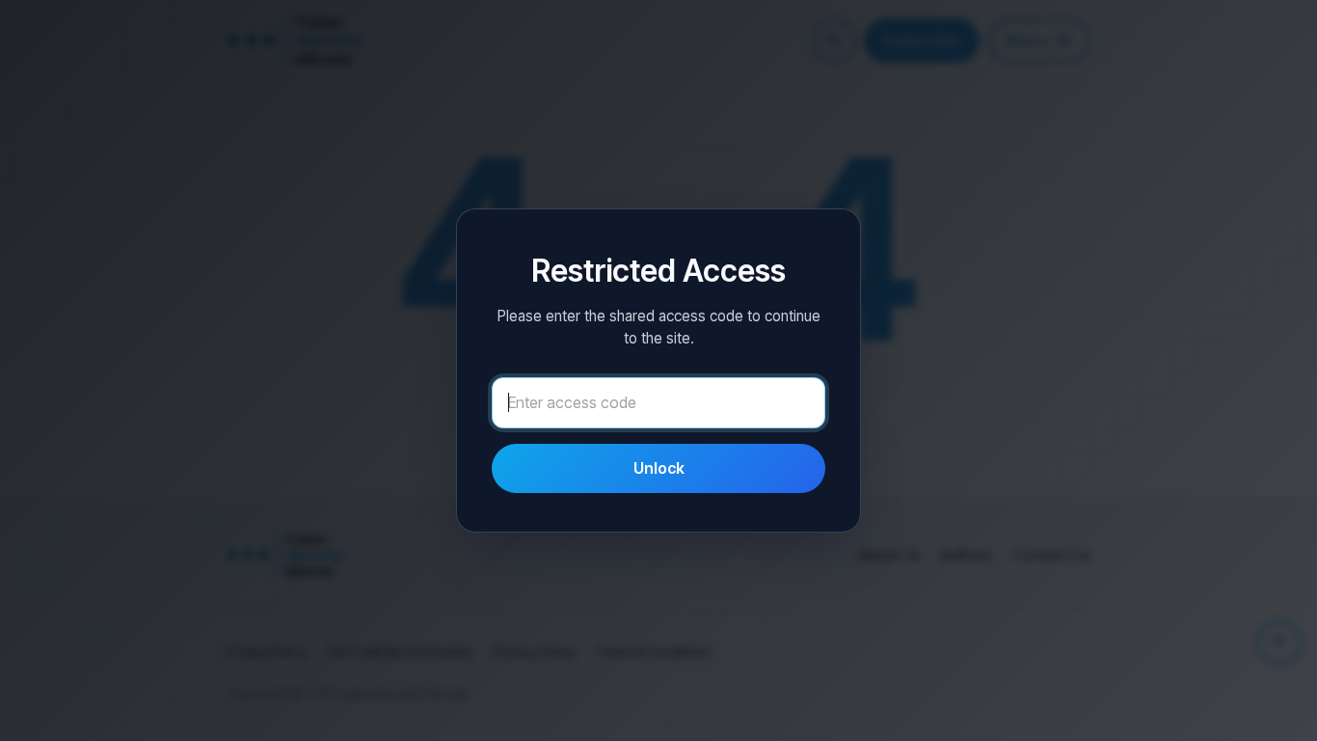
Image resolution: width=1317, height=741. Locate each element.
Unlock (659, 468)
